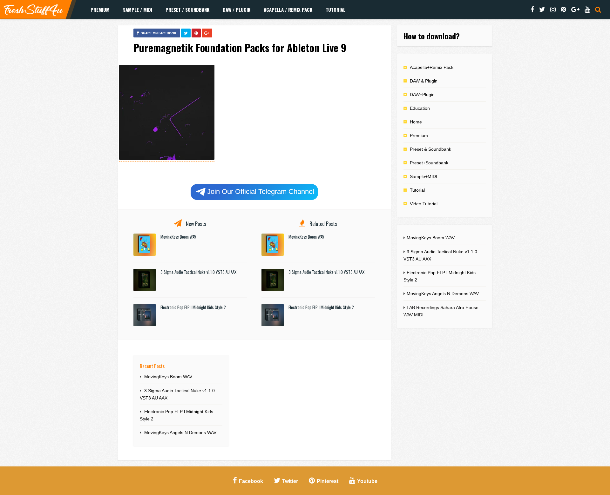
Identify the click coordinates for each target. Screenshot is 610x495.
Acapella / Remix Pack (288, 9)
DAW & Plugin (423, 80)
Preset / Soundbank (187, 9)
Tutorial (335, 9)
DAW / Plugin (236, 9)
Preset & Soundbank (430, 149)
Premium (100, 9)
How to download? (431, 36)
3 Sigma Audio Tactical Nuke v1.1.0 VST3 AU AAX (198, 272)
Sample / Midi (137, 9)
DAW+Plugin (422, 94)
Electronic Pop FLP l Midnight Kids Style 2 (193, 307)
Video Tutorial (423, 203)
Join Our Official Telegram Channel (260, 191)
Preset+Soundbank (429, 162)
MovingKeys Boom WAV (178, 237)
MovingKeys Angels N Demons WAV (180, 432)
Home (416, 121)
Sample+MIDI (423, 176)
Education (420, 108)
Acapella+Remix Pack (431, 67)
